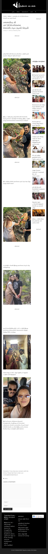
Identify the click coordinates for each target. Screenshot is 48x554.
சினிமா (18, 11)
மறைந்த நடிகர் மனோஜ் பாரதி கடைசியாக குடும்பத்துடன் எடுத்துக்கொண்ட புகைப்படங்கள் (37, 140)
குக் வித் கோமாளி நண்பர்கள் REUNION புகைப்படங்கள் (37, 91)
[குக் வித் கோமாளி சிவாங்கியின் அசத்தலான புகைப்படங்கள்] (38, 181)
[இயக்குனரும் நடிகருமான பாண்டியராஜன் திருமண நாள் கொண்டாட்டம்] (38, 69)
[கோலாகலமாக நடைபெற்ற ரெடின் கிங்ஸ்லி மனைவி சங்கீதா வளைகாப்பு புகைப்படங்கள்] (38, 99)
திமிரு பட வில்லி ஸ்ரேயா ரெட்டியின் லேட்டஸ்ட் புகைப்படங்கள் (38, 220)
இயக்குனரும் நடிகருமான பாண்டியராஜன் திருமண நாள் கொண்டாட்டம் (38, 76)
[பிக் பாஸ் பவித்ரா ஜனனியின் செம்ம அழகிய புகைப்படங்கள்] (38, 149)
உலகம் (31, 11)
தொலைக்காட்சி (25, 11)
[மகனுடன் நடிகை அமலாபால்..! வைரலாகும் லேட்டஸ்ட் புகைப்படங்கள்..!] (38, 164)
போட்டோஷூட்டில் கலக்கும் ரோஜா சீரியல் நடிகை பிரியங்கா (37, 123)
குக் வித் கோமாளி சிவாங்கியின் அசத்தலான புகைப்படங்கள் (38, 189)
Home (4, 16)
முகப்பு (13, 11)
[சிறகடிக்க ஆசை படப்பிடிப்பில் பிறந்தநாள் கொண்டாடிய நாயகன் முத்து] (38, 196)
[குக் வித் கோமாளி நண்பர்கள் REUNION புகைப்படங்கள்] (38, 84)
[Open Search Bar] (35, 11)
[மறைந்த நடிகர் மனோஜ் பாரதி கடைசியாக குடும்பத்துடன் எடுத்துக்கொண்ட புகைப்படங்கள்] (38, 131)
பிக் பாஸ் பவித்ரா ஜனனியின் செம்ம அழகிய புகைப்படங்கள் (37, 157)
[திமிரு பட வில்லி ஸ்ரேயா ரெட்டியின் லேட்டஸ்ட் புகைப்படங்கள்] (38, 213)
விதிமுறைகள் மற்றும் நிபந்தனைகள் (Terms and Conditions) (23, 529)
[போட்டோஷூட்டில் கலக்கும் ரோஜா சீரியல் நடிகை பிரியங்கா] (38, 116)
